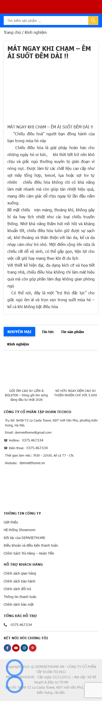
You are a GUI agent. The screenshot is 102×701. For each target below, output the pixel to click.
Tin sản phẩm (72, 331)
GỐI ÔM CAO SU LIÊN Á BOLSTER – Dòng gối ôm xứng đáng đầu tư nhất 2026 (26, 395)
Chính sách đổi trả (17, 588)
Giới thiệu (11, 522)
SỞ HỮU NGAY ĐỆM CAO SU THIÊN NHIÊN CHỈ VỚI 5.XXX (75, 393)
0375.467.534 (32, 440)
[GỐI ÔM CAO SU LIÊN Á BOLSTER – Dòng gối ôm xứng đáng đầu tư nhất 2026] (26, 370)
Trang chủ (12, 32)
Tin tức (48, 331)
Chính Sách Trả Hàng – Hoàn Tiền (29, 553)
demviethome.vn (32, 463)
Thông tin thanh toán (20, 596)
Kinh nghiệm (18, 344)
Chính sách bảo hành (19, 581)
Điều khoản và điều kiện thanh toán (31, 545)
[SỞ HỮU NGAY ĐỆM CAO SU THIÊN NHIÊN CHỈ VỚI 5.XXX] (76, 370)
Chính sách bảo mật (19, 604)
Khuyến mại (19, 331)
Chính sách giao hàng (20, 573)
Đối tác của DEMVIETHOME (24, 537)
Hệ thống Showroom (19, 529)
